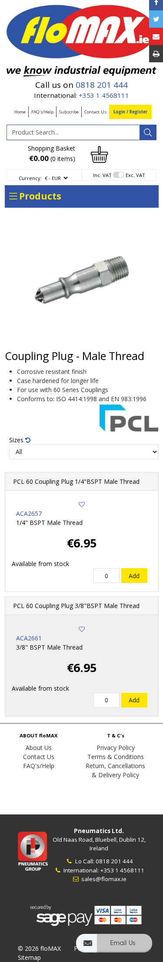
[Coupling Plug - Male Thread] (81, 281)
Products (39, 196)
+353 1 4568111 (104, 95)
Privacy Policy (115, 747)
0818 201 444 (102, 84)
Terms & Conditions (115, 757)
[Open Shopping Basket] (99, 154)
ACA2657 (29, 513)
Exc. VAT (135, 175)
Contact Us (95, 112)
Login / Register (130, 112)
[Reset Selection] (27, 440)
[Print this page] (156, 53)
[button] (114, 947)
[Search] (148, 132)
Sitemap (29, 957)
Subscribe (69, 112)
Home (20, 112)
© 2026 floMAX (39, 948)
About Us (39, 747)
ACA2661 (29, 638)
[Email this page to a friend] (156, 36)
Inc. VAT (102, 175)
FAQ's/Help (42, 112)
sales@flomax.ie (103, 879)
